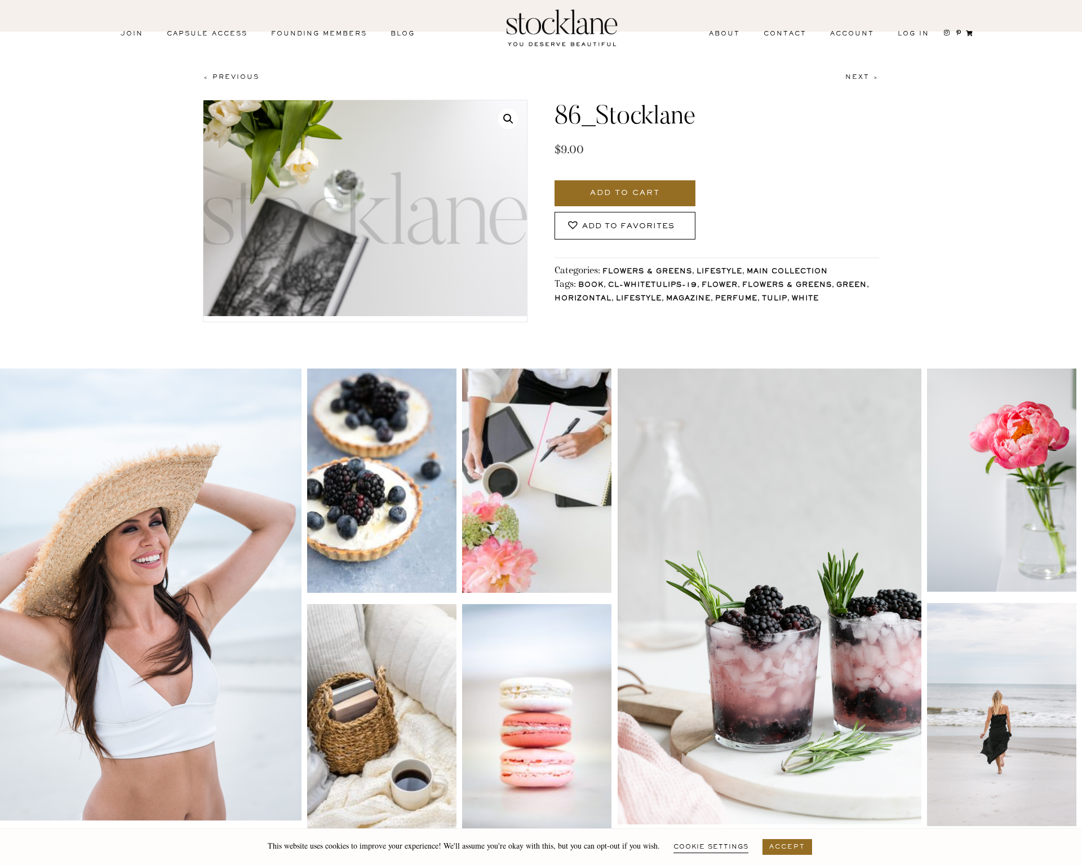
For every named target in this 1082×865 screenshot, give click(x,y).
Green (851, 285)
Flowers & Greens (647, 272)
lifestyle (639, 299)
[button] (508, 119)
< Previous (231, 77)
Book (591, 285)
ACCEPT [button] (787, 847)
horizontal (583, 299)
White (805, 299)
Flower (720, 285)
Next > (862, 77)
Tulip (774, 299)
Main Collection (787, 272)
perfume (736, 299)
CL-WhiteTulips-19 (652, 285)
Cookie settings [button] (710, 847)
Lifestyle (719, 272)
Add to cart (625, 193)
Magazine (688, 299)
